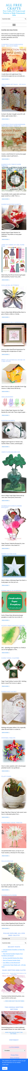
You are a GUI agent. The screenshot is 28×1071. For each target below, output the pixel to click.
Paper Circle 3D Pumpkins (11, 591)
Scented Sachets (8, 421)
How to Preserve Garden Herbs (11, 960)
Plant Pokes (6, 776)
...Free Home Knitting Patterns (14, 1001)
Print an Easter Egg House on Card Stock (13, 360)
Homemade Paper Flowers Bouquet (11, 506)
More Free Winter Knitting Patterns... (14, 1033)
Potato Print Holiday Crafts (13, 626)
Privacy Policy (14, 1055)
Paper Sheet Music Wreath (11, 823)
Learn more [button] (5, 1064)
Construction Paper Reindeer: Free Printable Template (13, 125)
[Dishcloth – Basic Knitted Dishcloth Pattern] (14, 984)
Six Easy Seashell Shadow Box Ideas (13, 958)
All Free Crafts (14, 7)
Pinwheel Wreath (8, 738)
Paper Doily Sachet (9, 692)
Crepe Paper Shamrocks (10, 452)
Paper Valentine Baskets (11, 204)
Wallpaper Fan (7, 861)
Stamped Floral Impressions (12, 322)
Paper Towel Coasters (10, 658)
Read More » (5, 79)
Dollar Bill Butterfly (10, 285)
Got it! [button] (4, 1068)
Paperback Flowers (9, 895)
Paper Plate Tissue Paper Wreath (11, 165)
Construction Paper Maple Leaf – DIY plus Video (12, 45)
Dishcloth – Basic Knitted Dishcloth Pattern (14, 974)
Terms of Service (14, 1058)
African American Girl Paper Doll (12, 245)
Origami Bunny (7, 397)
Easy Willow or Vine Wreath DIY (11, 962)
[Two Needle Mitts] (14, 1018)
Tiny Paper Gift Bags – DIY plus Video (13, 85)
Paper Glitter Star (8, 554)
